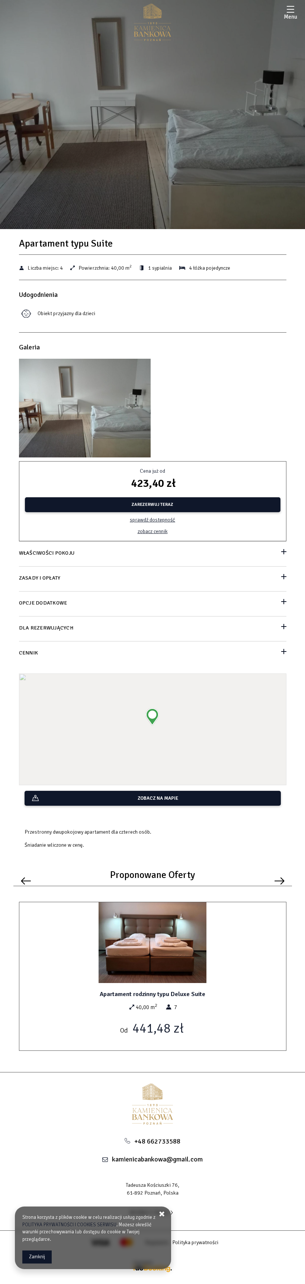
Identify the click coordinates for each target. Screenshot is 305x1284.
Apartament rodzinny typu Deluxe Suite (152, 994)
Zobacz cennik (153, 531)
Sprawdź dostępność (152, 520)
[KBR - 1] (85, 410)
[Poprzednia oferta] (26, 881)
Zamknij (37, 1257)
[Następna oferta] (279, 881)
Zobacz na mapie (158, 798)
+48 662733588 (157, 1141)
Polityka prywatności (195, 1242)
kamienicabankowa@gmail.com (157, 1159)
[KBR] (152, 22)
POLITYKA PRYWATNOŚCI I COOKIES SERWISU (69, 1225)
